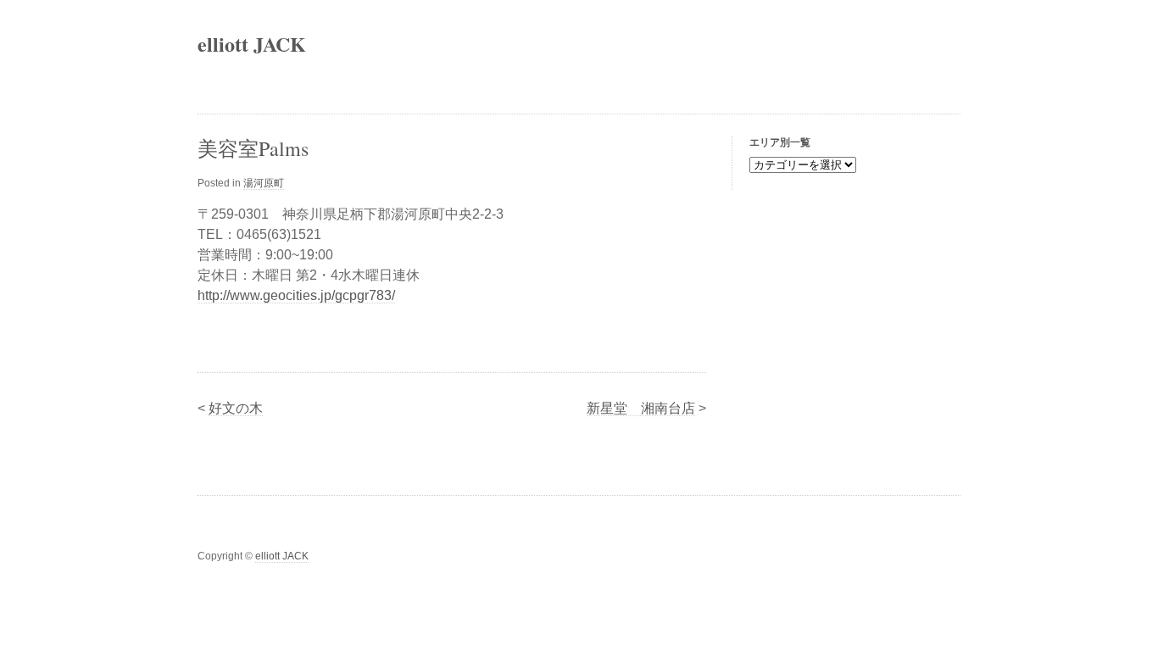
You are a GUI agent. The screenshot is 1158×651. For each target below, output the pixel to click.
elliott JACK (252, 43)
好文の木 (236, 408)
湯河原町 (263, 183)
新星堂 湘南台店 (641, 408)
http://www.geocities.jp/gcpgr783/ (296, 295)
